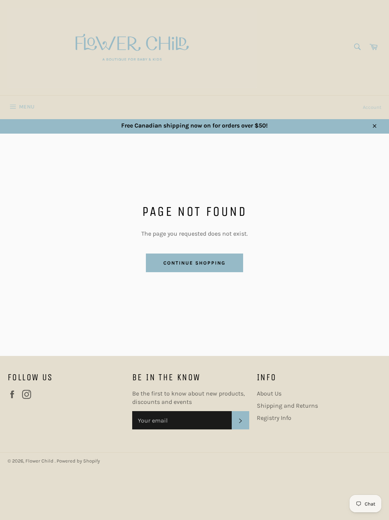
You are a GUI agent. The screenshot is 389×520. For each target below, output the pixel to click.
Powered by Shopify (78, 461)
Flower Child (40, 461)
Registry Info (274, 417)
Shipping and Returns (287, 405)
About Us (269, 393)
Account (372, 107)
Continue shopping (194, 263)
